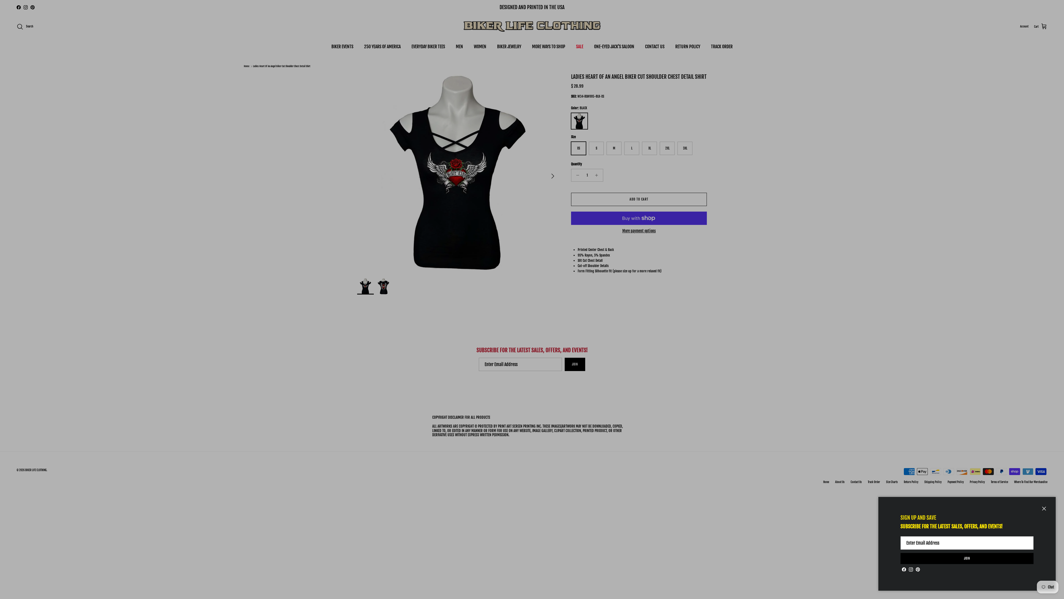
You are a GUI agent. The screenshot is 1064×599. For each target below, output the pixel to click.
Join (967, 558)
